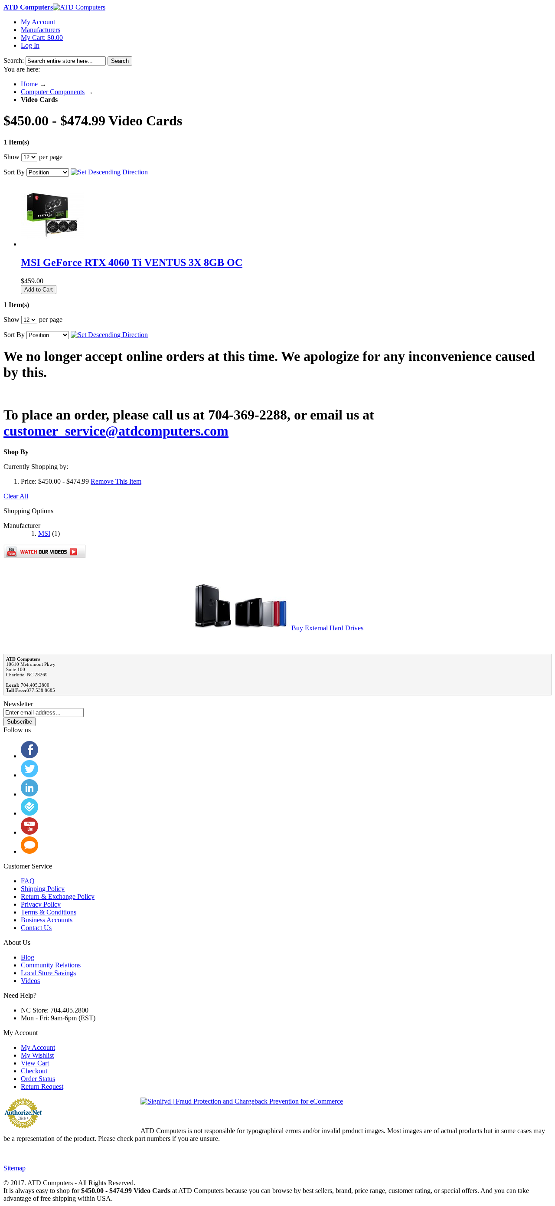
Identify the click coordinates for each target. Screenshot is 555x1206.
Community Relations (51, 965)
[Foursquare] (29, 813)
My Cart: (42, 37)
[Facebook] (29, 756)
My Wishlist (37, 1055)
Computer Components (53, 91)
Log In (30, 45)
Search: (13, 60)
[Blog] (29, 851)
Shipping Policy (43, 888)
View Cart (35, 1063)
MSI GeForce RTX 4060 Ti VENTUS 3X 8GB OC (131, 262)
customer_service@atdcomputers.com (116, 431)
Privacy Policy (41, 904)
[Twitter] (29, 775)
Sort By (14, 172)
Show (11, 157)
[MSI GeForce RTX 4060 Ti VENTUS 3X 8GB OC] (52, 244)
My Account (38, 22)
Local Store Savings (48, 973)
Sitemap (14, 1168)
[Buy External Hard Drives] (241, 628)
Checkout (34, 1071)
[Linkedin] (29, 794)
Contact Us (36, 927)
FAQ (28, 881)
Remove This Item (116, 481)
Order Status (38, 1078)
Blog (27, 957)
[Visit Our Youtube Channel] (44, 556)
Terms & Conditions (48, 912)
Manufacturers (40, 29)
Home (29, 84)
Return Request (42, 1086)
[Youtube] (29, 832)
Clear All (15, 496)
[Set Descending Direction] (109, 172)
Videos (30, 980)
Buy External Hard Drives (327, 628)
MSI (44, 533)
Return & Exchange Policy (58, 896)
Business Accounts (46, 920)
